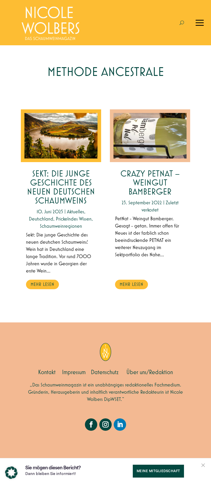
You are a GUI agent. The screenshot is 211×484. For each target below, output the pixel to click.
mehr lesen (42, 284)
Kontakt (47, 372)
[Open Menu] (200, 22)
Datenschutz (105, 372)
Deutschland (41, 219)
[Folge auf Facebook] (91, 424)
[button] (11, 472)
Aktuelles (75, 211)
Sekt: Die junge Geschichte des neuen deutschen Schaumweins (61, 188)
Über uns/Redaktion (149, 372)
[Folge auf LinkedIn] (120, 424)
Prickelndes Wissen (74, 219)
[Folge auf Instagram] (105, 424)
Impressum (74, 372)
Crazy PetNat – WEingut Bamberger (150, 183)
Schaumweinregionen (61, 226)
